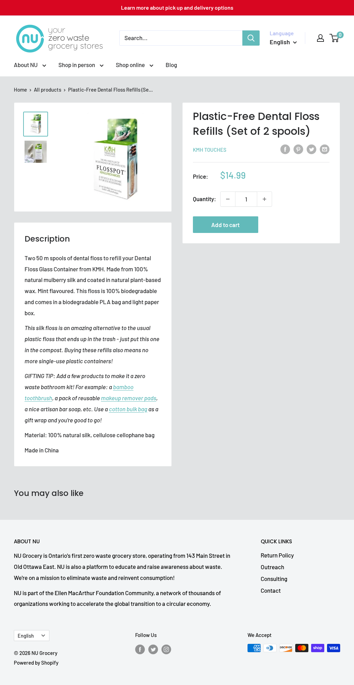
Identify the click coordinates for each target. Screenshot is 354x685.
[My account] (320, 38)
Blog (171, 64)
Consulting (274, 578)
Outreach (272, 566)
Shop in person (77, 64)
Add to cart (225, 224)
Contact (271, 590)
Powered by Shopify (36, 662)
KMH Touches (209, 150)
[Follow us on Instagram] (166, 649)
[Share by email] (324, 148)
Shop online (131, 64)
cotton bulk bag (128, 408)
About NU (26, 64)
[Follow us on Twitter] (153, 649)
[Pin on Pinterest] (298, 148)
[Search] (251, 38)
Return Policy (277, 555)
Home (20, 89)
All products (47, 89)
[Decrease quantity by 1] (228, 199)
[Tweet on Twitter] (311, 148)
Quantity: (204, 198)
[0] (334, 38)
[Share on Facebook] (285, 148)
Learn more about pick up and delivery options (177, 7)
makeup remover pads (128, 397)
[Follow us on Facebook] (140, 649)
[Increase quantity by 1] (264, 199)
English (26, 636)
